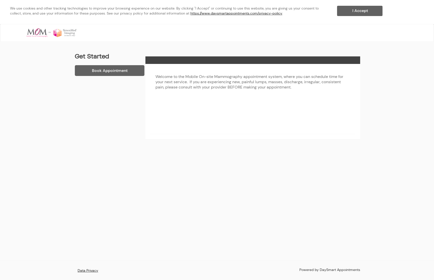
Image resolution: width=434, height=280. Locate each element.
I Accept (360, 10)
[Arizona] (51, 32)
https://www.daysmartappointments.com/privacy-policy (236, 13)
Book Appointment (110, 70)
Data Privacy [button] (88, 270)
